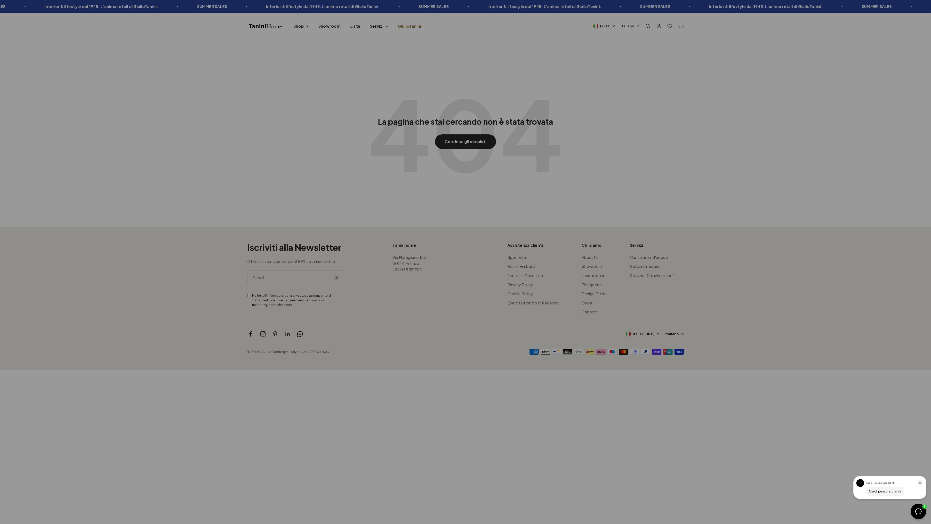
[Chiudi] (917, 315)
